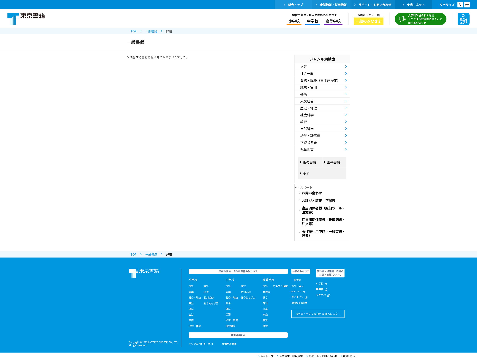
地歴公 (266, 292)
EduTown (296, 291)
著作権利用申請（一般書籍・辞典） (323, 233)
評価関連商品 (229, 343)
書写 (191, 292)
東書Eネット (350, 356)
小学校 (319, 283)
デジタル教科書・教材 (201, 343)
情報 (265, 326)
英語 (206, 286)
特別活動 (209, 297)
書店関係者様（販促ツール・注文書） (323, 210)
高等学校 (321, 294)
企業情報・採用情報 (333, 5)
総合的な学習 (211, 303)
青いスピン (297, 297)
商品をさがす (463, 21)
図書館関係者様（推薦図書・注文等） (323, 221)
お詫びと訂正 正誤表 (318, 200)
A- (460, 4)
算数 (191, 303)
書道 (265, 320)
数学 (228, 303)
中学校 (319, 289)
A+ (467, 4)
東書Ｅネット (416, 5)
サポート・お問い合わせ (374, 5)
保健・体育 (195, 326)
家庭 (191, 320)
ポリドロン (297, 286)
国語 (191, 286)
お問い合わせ (312, 193)
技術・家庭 (232, 320)
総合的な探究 (280, 286)
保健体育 (231, 326)
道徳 (206, 292)
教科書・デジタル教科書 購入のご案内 (318, 313)
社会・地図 (195, 297)
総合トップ (295, 5)
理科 (191, 309)
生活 (191, 314)
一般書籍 (151, 31)
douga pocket (299, 302)
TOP (133, 31)
